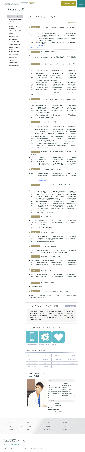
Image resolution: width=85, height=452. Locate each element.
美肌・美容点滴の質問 (14, 65)
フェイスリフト (33, 311)
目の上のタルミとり (69, 311)
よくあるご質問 (15, 16)
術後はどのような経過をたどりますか (51, 256)
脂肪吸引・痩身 (71, 359)
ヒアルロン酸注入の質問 (14, 44)
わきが (58, 363)
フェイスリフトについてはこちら (70, 20)
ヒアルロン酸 (45, 359)
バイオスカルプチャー (53, 317)
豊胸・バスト (32, 363)
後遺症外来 (45, 366)
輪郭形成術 (58, 359)
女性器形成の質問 (13, 57)
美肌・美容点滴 (32, 366)
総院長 (34, 376)
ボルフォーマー (43, 315)
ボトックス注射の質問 (14, 42)
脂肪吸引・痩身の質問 (14, 52)
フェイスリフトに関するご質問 (36, 13)
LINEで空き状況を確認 (68, 3)
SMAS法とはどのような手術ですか (50, 122)
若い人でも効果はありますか (49, 52)
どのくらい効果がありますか (49, 246)
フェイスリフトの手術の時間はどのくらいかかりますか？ (56, 291)
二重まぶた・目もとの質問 (15, 31)
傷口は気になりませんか (47, 232)
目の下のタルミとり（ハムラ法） (37, 313)
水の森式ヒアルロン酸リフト (55, 311)
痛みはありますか (46, 270)
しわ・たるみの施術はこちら (71, 22)
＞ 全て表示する (70, 306)
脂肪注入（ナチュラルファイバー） (38, 319)
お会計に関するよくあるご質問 (16, 22)
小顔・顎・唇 (58, 355)
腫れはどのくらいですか (47, 282)
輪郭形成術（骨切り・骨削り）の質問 (16, 48)
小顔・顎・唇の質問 (13, 36)
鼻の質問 (11, 33)
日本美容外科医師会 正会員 (54, 405)
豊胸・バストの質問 (13, 54)
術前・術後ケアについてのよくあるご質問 (16, 27)
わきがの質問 (12, 60)
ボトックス (32, 359)
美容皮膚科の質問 (13, 63)
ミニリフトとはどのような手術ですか (51, 169)
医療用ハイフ (71, 313)
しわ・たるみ (72, 355)
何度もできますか (46, 216)
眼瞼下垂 (52, 313)
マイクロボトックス (69, 315)
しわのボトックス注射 (56, 315)
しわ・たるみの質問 (13, 39)
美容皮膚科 (71, 363)
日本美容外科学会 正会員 (54, 403)
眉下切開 (61, 313)
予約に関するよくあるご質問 (15, 19)
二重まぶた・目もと (32, 355)
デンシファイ (71, 317)
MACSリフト (43, 311)
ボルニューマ (33, 315)
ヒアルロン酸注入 (34, 317)
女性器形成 (45, 363)
